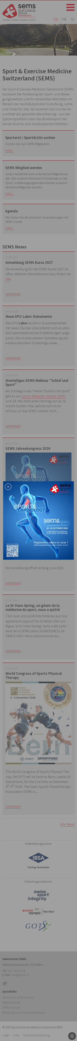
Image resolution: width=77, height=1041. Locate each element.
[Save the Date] (38, 520)
